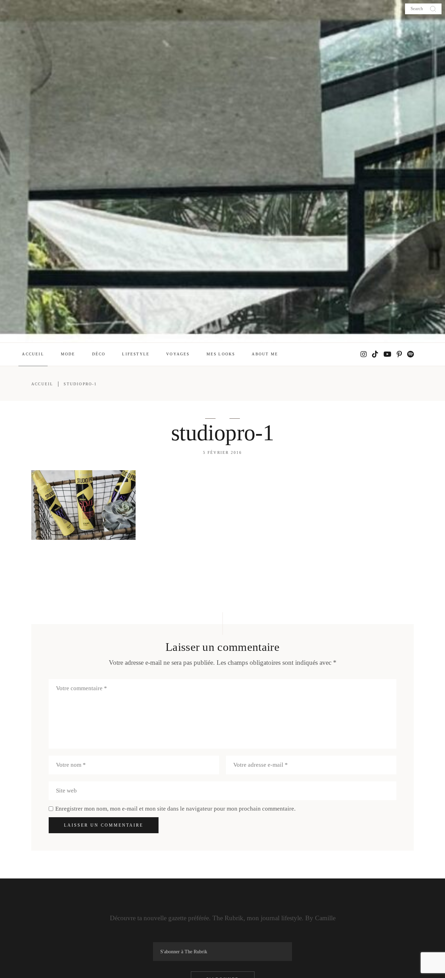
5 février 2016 (222, 452)
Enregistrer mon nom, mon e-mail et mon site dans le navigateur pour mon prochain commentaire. (175, 808)
